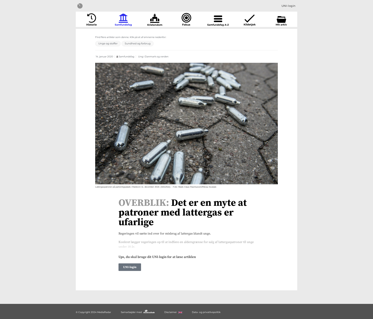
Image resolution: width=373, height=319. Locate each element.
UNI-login (288, 6)
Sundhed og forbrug (138, 43)
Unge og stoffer (108, 43)
